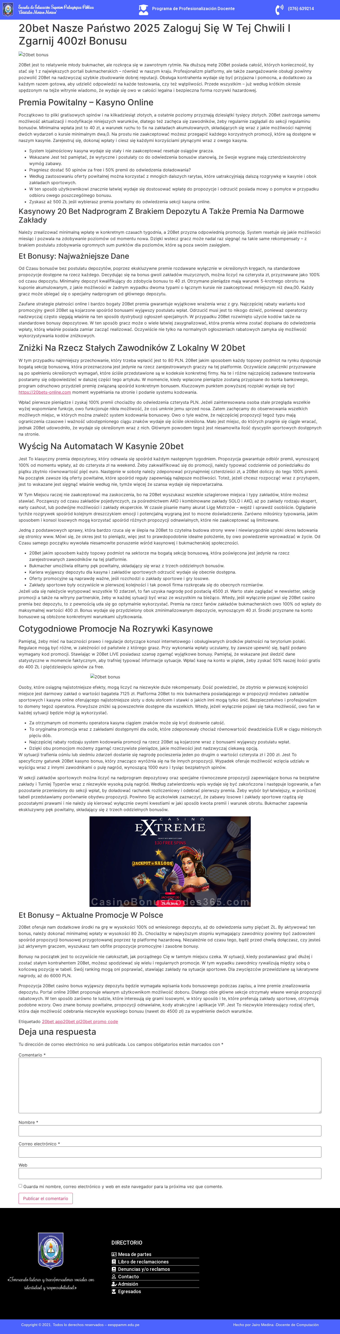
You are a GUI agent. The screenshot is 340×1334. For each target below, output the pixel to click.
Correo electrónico (39, 1144)
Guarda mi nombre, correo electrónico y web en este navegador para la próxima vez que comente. (123, 1186)
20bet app (52, 1021)
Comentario (32, 1055)
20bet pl (71, 1021)
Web (23, 1165)
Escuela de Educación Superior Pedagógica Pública (56, 7)
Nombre (28, 1122)
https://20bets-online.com (45, 392)
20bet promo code (99, 1021)
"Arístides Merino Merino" (38, 12)
